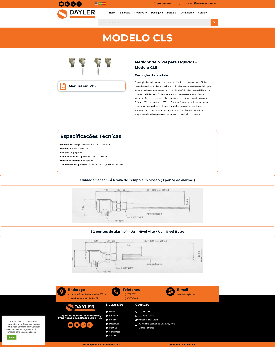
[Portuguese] (100, 3)
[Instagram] (79, 4)
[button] (140, 12)
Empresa (125, 12)
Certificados (187, 12)
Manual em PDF (83, 86)
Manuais (171, 12)
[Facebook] (67, 4)
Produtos (139, 12)
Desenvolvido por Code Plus (181, 344)
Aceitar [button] (12, 337)
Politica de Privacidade (29, 327)
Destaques (157, 12)
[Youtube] (61, 4)
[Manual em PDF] (63, 86)
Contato (202, 12)
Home (112, 12)
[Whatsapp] (73, 4)
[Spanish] (104, 3)
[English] (97, 3)
